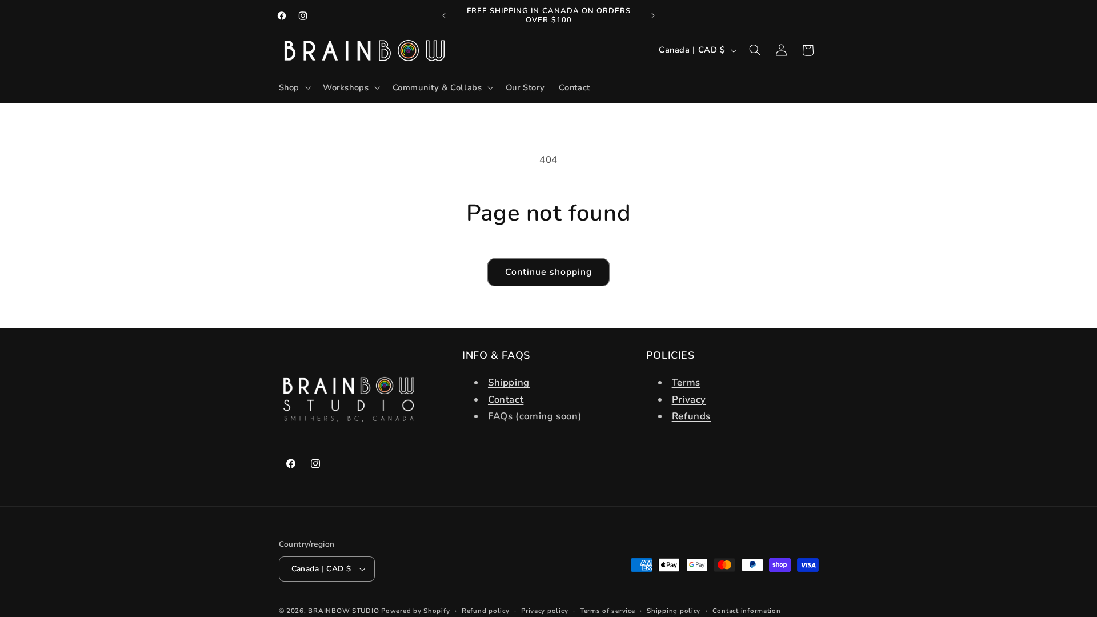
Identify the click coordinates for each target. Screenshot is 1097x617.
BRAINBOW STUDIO (343, 610)
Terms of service (607, 610)
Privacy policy (544, 610)
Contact (505, 399)
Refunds (691, 416)
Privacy (689, 399)
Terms (686, 382)
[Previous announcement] (444, 15)
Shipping (509, 382)
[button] (293, 88)
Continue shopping (548, 272)
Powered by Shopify (415, 610)
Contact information (746, 610)
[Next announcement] (653, 15)
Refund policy (486, 610)
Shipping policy (673, 610)
